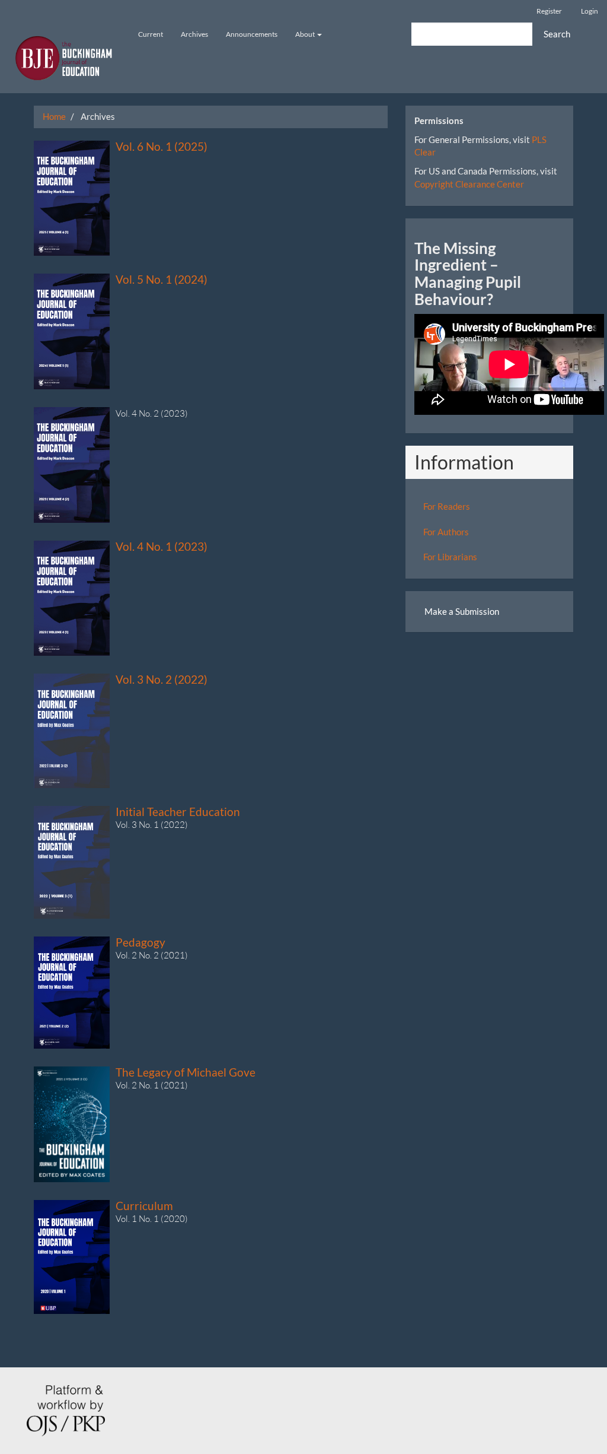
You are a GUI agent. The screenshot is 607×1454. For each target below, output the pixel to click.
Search (557, 33)
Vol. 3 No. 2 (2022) (161, 679)
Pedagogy (140, 942)
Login (589, 11)
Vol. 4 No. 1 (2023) (161, 546)
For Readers (446, 506)
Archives (194, 34)
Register (549, 11)
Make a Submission (461, 611)
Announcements (251, 34)
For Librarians (450, 556)
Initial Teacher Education (178, 811)
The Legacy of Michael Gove (185, 1072)
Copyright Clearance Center (469, 184)
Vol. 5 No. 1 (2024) (161, 279)
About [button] (305, 34)
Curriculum (144, 1205)
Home (54, 116)
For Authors (446, 531)
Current (150, 34)
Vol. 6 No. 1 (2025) (161, 146)
